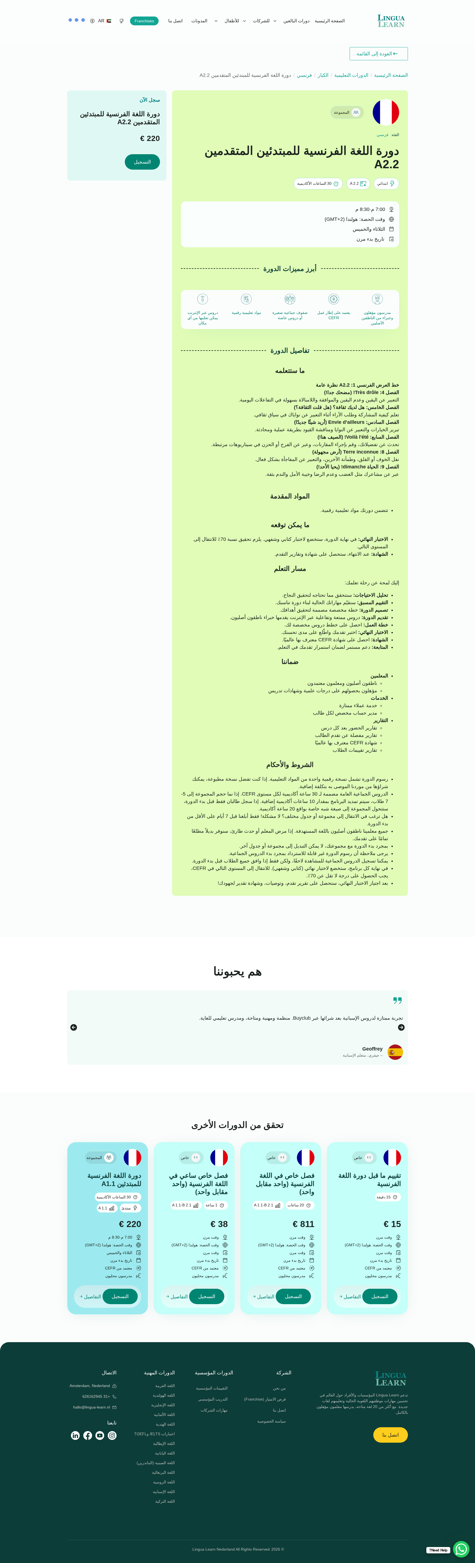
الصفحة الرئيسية (330, 20)
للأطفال (232, 20)
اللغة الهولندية (164, 1395)
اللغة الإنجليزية (163, 1405)
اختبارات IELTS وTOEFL (154, 1434)
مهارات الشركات (214, 1410)
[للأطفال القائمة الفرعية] (216, 21)
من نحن (279, 1388)
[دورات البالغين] (275, 21)
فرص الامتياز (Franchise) (265, 1399)
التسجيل (142, 162)
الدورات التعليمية (351, 75)
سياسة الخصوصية (271, 1421)
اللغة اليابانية (165, 1453)
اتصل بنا (175, 20)
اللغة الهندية (165, 1424)
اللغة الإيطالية (164, 1443)
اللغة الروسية (164, 1482)
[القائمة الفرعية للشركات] (245, 21)
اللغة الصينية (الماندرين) (156, 1463)
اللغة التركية (165, 1501)
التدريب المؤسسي (213, 1399)
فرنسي (304, 75)
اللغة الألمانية (164, 1414)
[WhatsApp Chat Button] (461, 1549)
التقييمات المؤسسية (212, 1388)
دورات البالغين (296, 20)
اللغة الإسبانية (164, 1491)
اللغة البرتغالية (163, 1472)
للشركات (261, 20)
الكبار (323, 75)
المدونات (199, 20)
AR (102, 20)
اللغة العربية (165, 1385)
